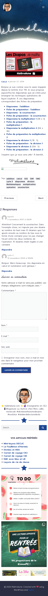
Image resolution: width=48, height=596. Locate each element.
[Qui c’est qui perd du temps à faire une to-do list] (24, 497)
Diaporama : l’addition (17, 106)
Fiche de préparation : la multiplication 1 (19, 123)
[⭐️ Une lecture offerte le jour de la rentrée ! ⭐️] (24, 544)
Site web (5, 347)
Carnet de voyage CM (15, 456)
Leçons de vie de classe (16, 462)
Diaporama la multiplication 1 (21, 118)
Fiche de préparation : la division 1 (24, 143)
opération (11, 187)
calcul (19, 178)
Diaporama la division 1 (18, 140)
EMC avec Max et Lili (14, 459)
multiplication (29, 184)
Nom (4, 325)
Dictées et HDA (12, 449)
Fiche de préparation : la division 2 (24, 149)
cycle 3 (10, 181)
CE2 (26, 178)
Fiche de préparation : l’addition (23, 109)
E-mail (5, 336)
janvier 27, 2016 (17, 81)
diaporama (20, 181)
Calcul (4, 82)
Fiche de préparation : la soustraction (26, 115)
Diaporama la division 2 (18, 146)
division (30, 181)
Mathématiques (14, 184)
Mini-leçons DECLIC (14, 443)
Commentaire (8, 290)
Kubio (31, 589)
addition (10, 178)
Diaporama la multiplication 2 (21, 128)
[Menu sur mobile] (43, 7)
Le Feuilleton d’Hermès (16, 446)
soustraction (23, 187)
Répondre (7, 249)
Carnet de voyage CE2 (16, 452)
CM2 (38, 178)
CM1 (32, 178)
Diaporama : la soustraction (20, 112)
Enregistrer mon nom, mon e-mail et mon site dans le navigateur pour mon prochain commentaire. (22, 360)
